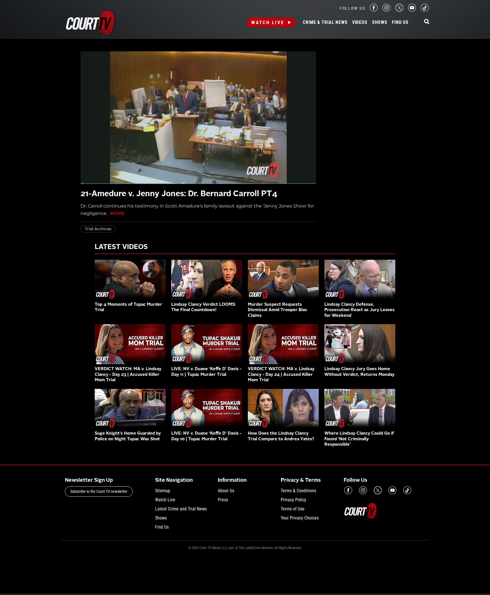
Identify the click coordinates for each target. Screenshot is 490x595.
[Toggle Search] (426, 22)
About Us (226, 490)
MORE (117, 213)
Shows (379, 22)
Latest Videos (121, 247)
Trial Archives (98, 229)
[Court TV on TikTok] (425, 10)
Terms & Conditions (298, 490)
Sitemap (162, 490)
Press (223, 499)
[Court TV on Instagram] (386, 10)
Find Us (400, 22)
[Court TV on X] (399, 10)
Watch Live (267, 22)
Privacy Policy (293, 499)
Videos (360, 22)
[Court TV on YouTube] (412, 10)
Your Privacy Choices (300, 518)
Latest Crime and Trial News (181, 509)
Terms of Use (293, 509)
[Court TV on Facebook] (374, 10)
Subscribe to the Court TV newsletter (98, 491)
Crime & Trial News (325, 22)
